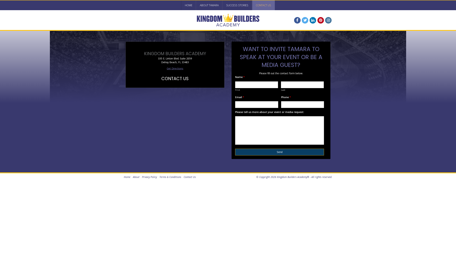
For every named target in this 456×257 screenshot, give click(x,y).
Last (283, 90)
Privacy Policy (149, 177)
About (136, 177)
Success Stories (237, 5)
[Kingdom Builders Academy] (228, 20)
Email (239, 97)
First (237, 90)
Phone (286, 97)
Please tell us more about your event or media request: (269, 112)
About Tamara (209, 5)
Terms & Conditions (170, 177)
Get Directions (175, 68)
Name (240, 77)
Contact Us (263, 5)
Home (188, 5)
